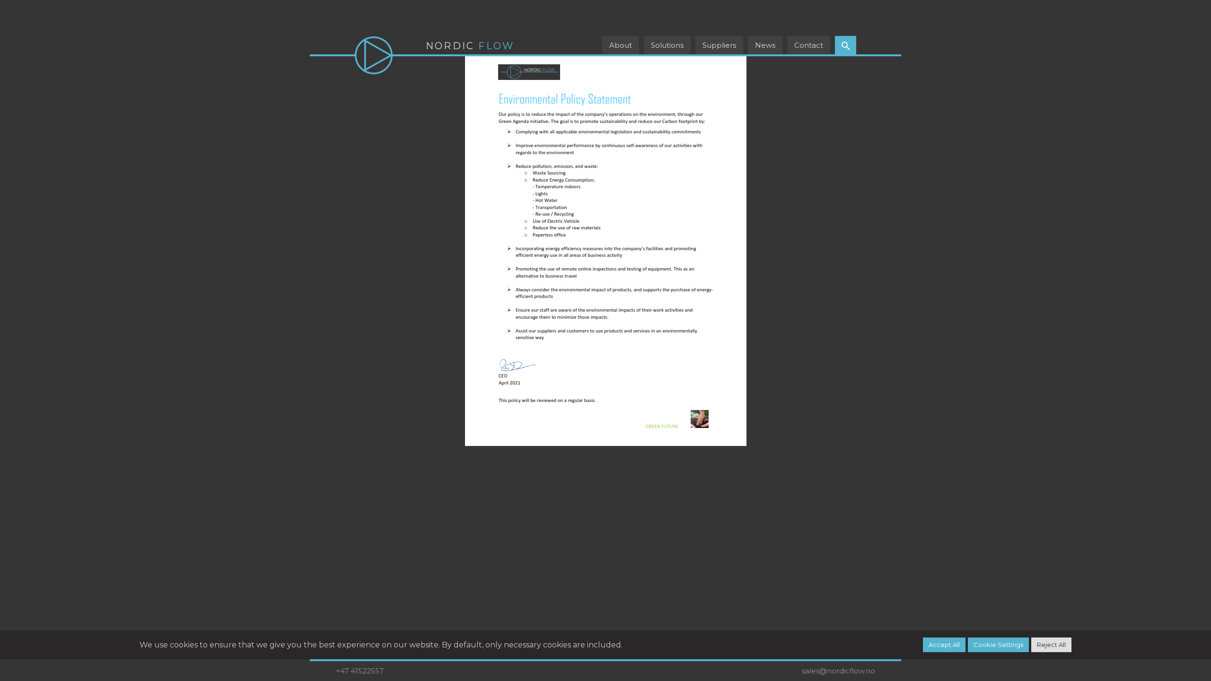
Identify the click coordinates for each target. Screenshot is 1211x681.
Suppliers (719, 45)
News (765, 45)
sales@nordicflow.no (838, 670)
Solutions (667, 45)
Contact (808, 45)
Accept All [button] (944, 644)
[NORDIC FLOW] (374, 55)
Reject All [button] (1051, 644)
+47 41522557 (360, 670)
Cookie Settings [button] (998, 644)
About (620, 45)
